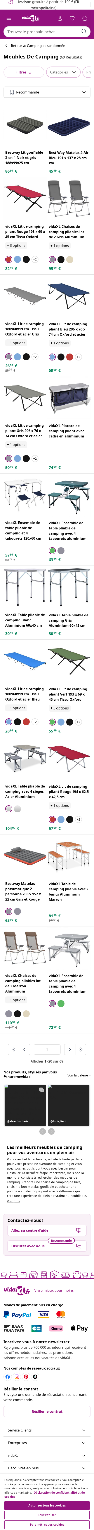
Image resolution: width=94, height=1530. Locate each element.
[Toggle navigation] (8, 18)
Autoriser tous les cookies (47, 1505)
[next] (69, 1049)
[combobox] (47, 31)
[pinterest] (26, 1377)
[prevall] (13, 1049)
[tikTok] (35, 1377)
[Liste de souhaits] (72, 18)
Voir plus (13, 1201)
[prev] (24, 1049)
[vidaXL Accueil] (31, 18)
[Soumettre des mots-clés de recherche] (83, 31)
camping (63, 1164)
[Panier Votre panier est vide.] (85, 18)
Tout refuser (47, 1515)
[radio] (8, 259)
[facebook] (7, 1377)
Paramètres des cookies (47, 1525)
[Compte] (60, 18)
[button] (25, 1105)
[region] (47, 1501)
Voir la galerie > (79, 1075)
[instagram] (17, 1377)
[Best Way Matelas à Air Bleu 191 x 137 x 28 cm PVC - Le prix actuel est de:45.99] (69, 125)
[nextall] (80, 1049)
